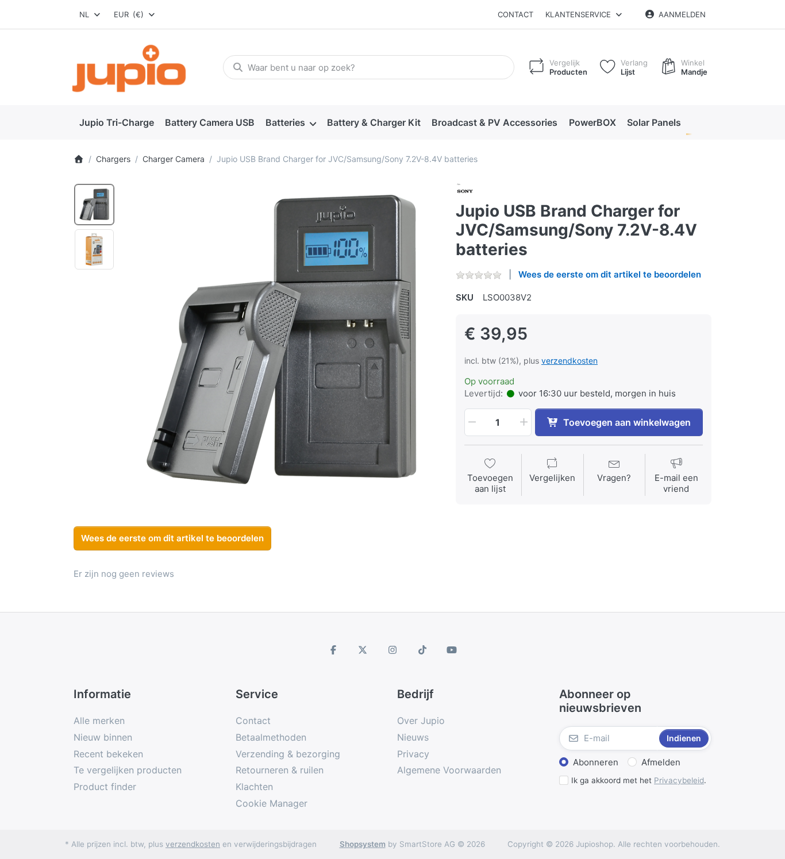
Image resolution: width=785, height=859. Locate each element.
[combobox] (90, 14)
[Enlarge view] (281, 339)
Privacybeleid (679, 780)
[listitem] (281, 339)
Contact (515, 14)
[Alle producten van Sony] (465, 190)
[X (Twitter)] (363, 649)
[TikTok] (422, 649)
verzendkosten (569, 360)
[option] (94, 204)
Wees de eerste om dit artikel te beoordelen (609, 274)
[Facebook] (333, 649)
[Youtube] (451, 649)
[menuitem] (116, 123)
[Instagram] (392, 649)
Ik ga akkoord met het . (638, 780)
